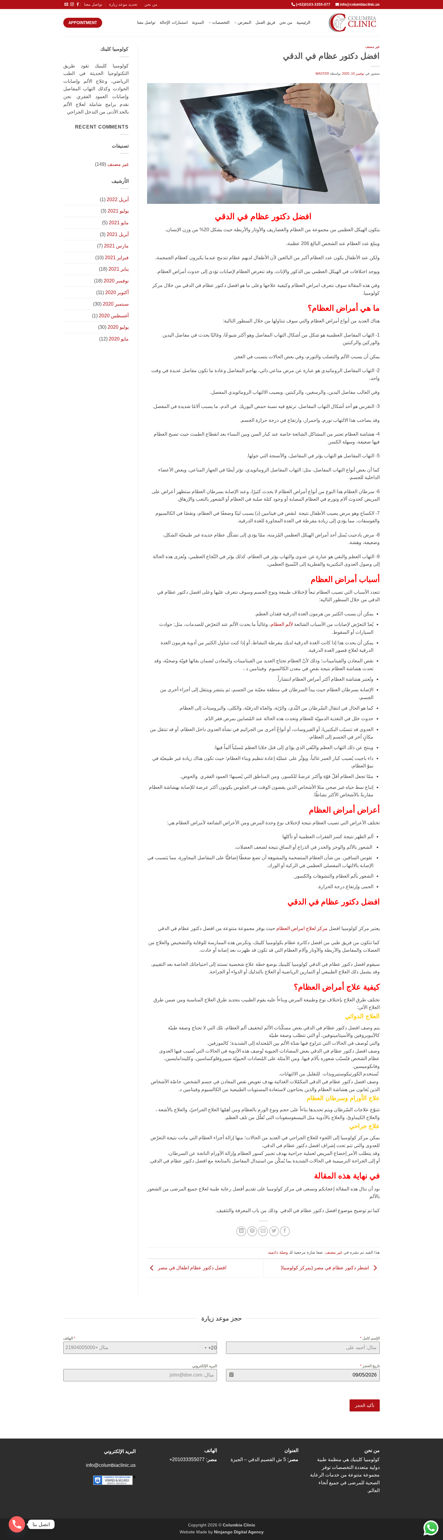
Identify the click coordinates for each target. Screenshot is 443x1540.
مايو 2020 (119, 338)
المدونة (198, 22)
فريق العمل (265, 22)
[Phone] (17, 1524)
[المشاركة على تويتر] (274, 1231)
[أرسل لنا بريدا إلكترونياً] (66, 4)
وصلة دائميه (278, 1252)
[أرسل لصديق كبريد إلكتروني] (263, 1231)
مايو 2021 (119, 222)
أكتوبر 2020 (117, 292)
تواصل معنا (93, 4)
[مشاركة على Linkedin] (241, 1231)
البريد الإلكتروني (204, 1366)
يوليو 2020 (118, 327)
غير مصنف (372, 46)
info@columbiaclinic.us (360, 4)
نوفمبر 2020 (116, 280)
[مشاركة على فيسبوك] (285, 1231)
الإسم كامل (370, 1338)
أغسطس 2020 (114, 315)
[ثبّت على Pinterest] (252, 1231)
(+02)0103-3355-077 (312, 4)
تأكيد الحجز (364, 1405)
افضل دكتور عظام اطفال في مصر (191, 1267)
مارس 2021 (116, 245)
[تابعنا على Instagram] (72, 4)
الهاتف (69, 1338)
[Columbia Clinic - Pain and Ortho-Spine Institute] (349, 22)
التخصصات (221, 22)
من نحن (150, 4)
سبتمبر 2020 (116, 303)
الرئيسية (303, 22)
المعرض (244, 22)
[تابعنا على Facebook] (78, 4)
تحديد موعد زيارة (123, 4)
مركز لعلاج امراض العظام (302, 928)
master (322, 73)
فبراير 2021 (117, 257)
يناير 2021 (118, 269)
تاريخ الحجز (370, 1366)
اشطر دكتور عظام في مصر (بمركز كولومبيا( (325, 1267)
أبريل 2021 (118, 234)
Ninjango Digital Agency (239, 1531)
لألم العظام (282, 624)
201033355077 (188, 1459)
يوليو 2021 (118, 210)
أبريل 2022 (118, 199)
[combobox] (206, 1348)
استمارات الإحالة (173, 22)
